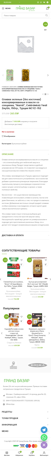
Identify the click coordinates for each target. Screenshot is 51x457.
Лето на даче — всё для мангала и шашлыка (13, 295)
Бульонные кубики (19, 143)
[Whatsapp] (44, 437)
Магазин (13, 87)
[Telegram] (44, 429)
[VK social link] (44, 2)
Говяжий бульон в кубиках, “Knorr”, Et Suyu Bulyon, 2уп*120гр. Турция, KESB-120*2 (13, 285)
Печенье (18, 343)
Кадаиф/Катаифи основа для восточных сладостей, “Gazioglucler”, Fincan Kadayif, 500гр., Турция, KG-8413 (14, 334)
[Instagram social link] (38, 2)
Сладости (10, 343)
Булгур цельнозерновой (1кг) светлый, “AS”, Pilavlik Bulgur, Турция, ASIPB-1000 (37, 284)
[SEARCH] (46, 15)
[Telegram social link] (47, 2)
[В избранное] (21, 260)
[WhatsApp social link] (40, 2)
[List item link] (25, 404)
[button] (21, 264)
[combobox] (25, 15)
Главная (5, 87)
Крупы (37, 345)
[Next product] (48, 94)
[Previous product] (43, 94)
